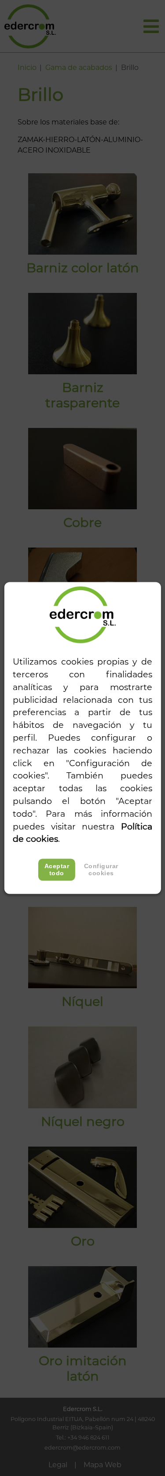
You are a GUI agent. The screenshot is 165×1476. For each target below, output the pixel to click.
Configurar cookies (101, 870)
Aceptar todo (57, 870)
